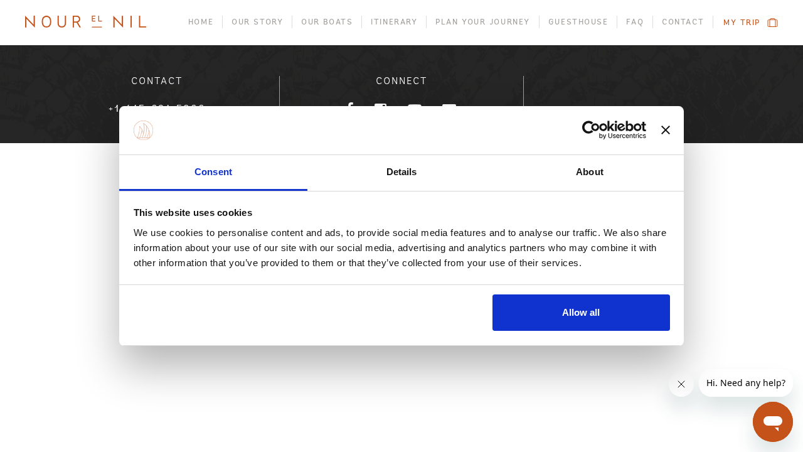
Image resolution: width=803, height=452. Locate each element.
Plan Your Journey (482, 22)
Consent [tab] (213, 171)
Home (200, 22)
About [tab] (590, 171)
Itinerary (394, 22)
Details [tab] (401, 171)
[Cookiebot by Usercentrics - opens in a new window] (591, 130)
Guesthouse (578, 22)
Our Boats (327, 22)
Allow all (581, 312)
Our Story (257, 22)
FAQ (635, 22)
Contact (683, 22)
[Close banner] (665, 130)
